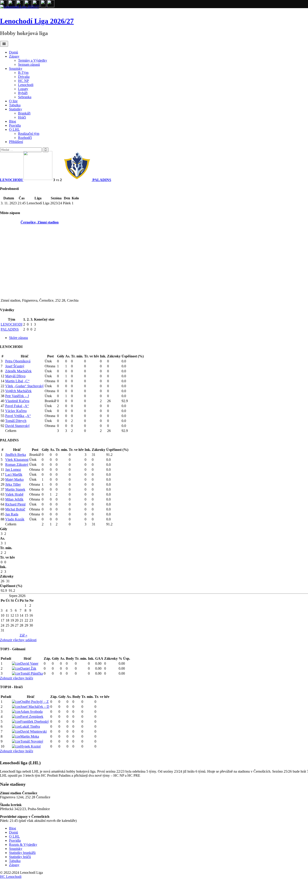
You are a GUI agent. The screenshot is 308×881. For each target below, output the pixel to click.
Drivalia (24, 77)
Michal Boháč (15, 509)
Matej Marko (14, 479)
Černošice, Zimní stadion (40, 222)
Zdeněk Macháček (18, 371)
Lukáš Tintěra (30, 726)
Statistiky (15, 109)
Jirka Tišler (13, 484)
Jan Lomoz (13, 469)
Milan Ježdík (14, 499)
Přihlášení (16, 142)
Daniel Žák (28, 668)
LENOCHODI (11, 324)
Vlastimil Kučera (17, 401)
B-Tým (23, 73)
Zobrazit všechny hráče (16, 678)
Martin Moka (29, 736)
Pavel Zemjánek (31, 716)
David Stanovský (17, 426)
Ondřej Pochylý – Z (34, 702)
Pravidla (15, 125)
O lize (13, 101)
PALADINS (10, 329)
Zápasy (14, 56)
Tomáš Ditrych (15, 421)
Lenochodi (25, 85)
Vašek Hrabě (14, 494)
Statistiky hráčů (20, 857)
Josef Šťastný (14, 366)
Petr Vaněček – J (17, 396)
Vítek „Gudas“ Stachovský (24, 386)
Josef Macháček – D (34, 707)
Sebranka (24, 97)
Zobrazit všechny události (18, 640)
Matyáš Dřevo (15, 376)
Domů (13, 52)
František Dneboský (34, 721)
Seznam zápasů (29, 64)
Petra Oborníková (17, 361)
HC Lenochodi (10, 877)
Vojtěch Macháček (18, 391)
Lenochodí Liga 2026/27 (37, 21)
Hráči (22, 117)
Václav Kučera (16, 411)
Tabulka (15, 105)
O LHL (14, 129)
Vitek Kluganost (16, 459)
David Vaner (29, 663)
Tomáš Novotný (31, 741)
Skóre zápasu (18, 338)
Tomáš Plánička (31, 673)
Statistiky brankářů (22, 853)
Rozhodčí (25, 138)
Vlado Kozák (14, 519)
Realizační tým (28, 133)
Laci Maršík (13, 474)
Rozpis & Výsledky (23, 844)
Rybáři (23, 93)
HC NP (23, 81)
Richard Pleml (15, 504)
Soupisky (15, 68)
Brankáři (24, 113)
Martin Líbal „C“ (17, 381)
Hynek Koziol (30, 746)
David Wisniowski (33, 731)
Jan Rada (11, 514)
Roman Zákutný (16, 464)
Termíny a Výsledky (32, 60)
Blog (12, 121)
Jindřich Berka (15, 455)
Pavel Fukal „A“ (17, 406)
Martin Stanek (15, 489)
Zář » (23, 635)
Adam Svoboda (31, 711)
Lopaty (23, 89)
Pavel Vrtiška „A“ (18, 416)
